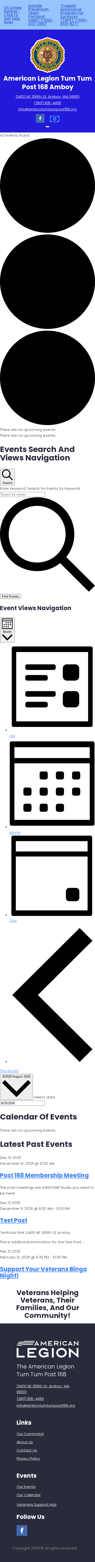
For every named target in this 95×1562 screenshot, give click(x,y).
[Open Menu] (47, 126)
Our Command (30, 1433)
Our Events (26, 1486)
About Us (25, 1442)
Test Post (13, 1220)
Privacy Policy (28, 1458)
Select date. (45, 1097)
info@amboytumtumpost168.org (47, 109)
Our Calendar (29, 1494)
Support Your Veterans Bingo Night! (43, 1272)
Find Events (10, 596)
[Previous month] (52, 1061)
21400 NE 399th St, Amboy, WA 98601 (47, 96)
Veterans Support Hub (37, 1504)
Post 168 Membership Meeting (44, 1175)
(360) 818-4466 (47, 102)
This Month (9, 1070)
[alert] (47, 430)
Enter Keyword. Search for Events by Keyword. (40, 488)
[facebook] (40, 118)
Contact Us (27, 1450)
